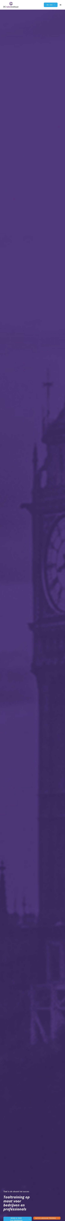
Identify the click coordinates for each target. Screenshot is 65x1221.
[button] (60, 5)
